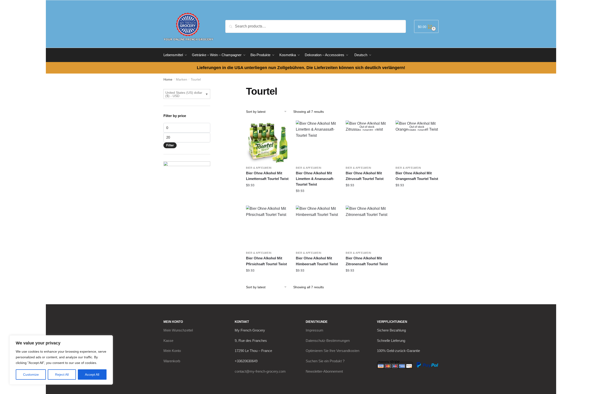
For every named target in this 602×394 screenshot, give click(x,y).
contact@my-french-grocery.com (260, 371)
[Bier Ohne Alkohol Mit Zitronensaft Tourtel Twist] (367, 227)
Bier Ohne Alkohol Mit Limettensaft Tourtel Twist (267, 176)
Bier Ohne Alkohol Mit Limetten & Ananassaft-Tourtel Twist (315, 179)
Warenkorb (171, 361)
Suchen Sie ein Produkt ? (325, 361)
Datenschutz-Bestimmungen (328, 341)
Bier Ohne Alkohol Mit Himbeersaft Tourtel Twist (317, 261)
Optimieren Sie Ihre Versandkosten (332, 351)
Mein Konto (172, 351)
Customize (31, 374)
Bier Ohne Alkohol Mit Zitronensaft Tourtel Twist (367, 261)
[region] (61, 360)
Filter (170, 145)
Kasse (168, 341)
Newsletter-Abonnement (324, 371)
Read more (367, 194)
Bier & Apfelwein (259, 167)
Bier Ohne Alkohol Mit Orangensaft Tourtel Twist (417, 176)
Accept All (92, 374)
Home (167, 79)
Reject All (62, 374)
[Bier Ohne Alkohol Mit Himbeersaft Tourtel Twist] (317, 227)
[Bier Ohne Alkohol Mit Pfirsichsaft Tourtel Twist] (267, 227)
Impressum (314, 330)
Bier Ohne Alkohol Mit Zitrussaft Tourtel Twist (365, 176)
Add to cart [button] (267, 194)
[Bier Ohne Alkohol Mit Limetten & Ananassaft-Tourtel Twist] (317, 142)
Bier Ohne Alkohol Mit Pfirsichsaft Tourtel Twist (266, 261)
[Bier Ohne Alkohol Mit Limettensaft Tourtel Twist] (267, 142)
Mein (178, 330)
